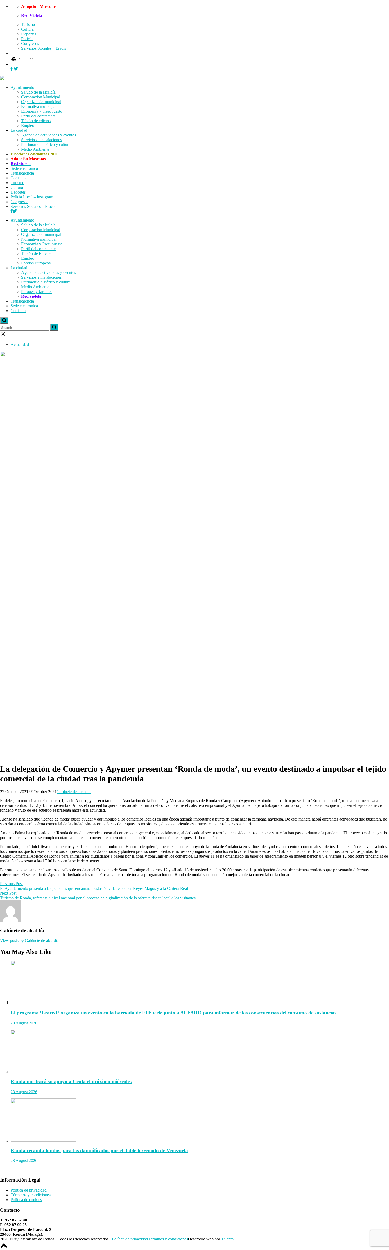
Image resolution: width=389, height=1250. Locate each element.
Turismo (28, 24)
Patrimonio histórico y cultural (46, 144)
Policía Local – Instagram (32, 197)
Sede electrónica (24, 168)
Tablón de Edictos (36, 253)
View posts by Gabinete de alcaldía (29, 940)
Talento (227, 1239)
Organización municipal (41, 101)
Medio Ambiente (35, 149)
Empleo (27, 125)
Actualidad (20, 344)
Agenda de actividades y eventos (48, 135)
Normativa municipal (38, 106)
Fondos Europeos (36, 263)
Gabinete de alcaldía (74, 791)
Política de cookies (26, 1199)
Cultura (27, 29)
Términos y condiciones (31, 1195)
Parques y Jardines (36, 291)
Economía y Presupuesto (41, 244)
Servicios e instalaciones (41, 140)
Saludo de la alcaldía (38, 92)
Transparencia (22, 173)
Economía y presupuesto (41, 111)
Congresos (30, 43)
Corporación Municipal (40, 97)
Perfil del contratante (38, 116)
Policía (27, 38)
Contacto (18, 178)
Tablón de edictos (36, 120)
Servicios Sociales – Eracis (43, 48)
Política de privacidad (29, 1190)
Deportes (28, 34)
